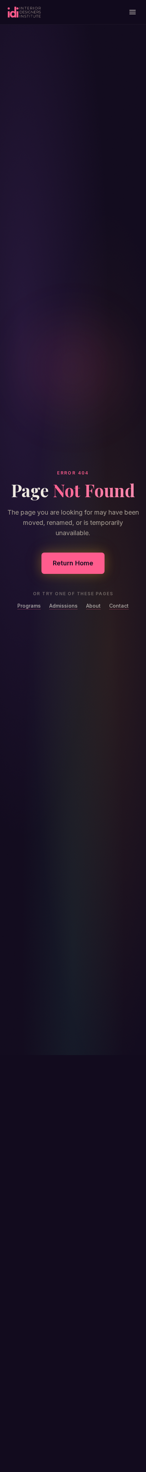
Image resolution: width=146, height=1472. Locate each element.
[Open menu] (132, 12)
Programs (29, 606)
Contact (119, 606)
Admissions (63, 606)
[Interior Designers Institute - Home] (24, 12)
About (93, 606)
